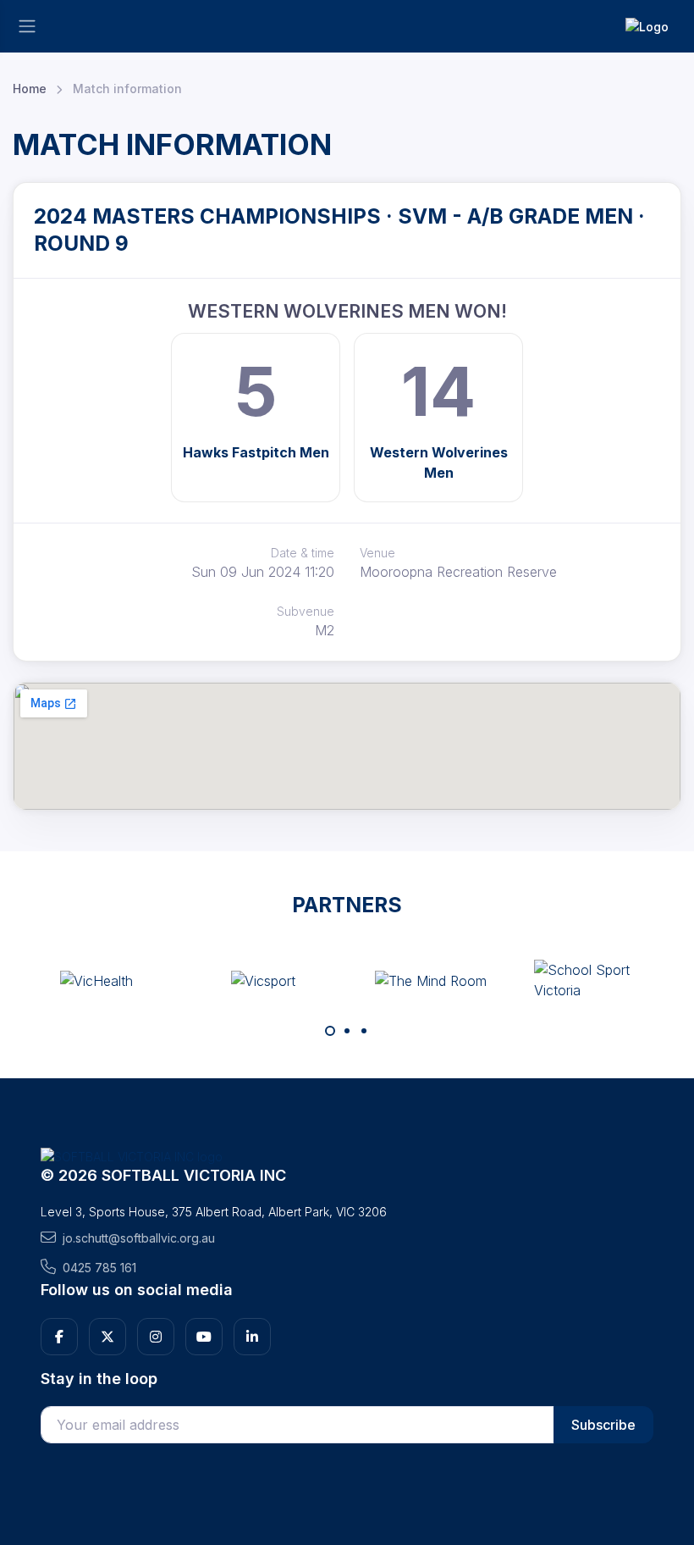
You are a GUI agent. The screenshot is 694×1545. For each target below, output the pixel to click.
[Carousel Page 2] (347, 1031)
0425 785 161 (99, 1267)
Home (30, 88)
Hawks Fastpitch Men (256, 452)
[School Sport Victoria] (597, 980)
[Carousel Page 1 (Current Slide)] (330, 1031)
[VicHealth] (96, 980)
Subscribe (603, 1424)
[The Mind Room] (431, 980)
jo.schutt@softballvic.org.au (139, 1238)
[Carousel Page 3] (364, 1031)
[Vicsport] (263, 980)
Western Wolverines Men (439, 462)
